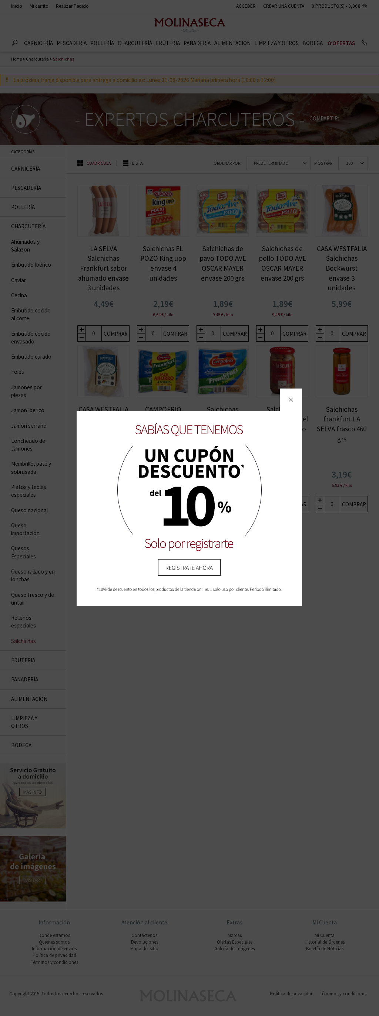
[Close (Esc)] (291, 400)
